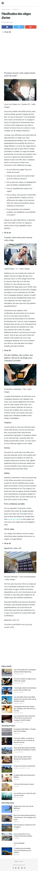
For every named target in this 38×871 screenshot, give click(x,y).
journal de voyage (14, 519)
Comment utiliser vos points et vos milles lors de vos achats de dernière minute (24, 740)
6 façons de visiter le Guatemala (24, 766)
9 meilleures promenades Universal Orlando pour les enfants (22, 850)
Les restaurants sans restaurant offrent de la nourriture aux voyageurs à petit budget (24, 718)
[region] (19, 647)
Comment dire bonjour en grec (24, 784)
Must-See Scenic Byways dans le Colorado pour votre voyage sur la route (25, 817)
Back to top (19, 861)
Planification (15, 9)
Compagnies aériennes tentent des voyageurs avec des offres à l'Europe (24, 708)
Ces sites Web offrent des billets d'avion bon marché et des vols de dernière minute (25, 699)
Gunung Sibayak (19, 843)
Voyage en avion (6, 9)
